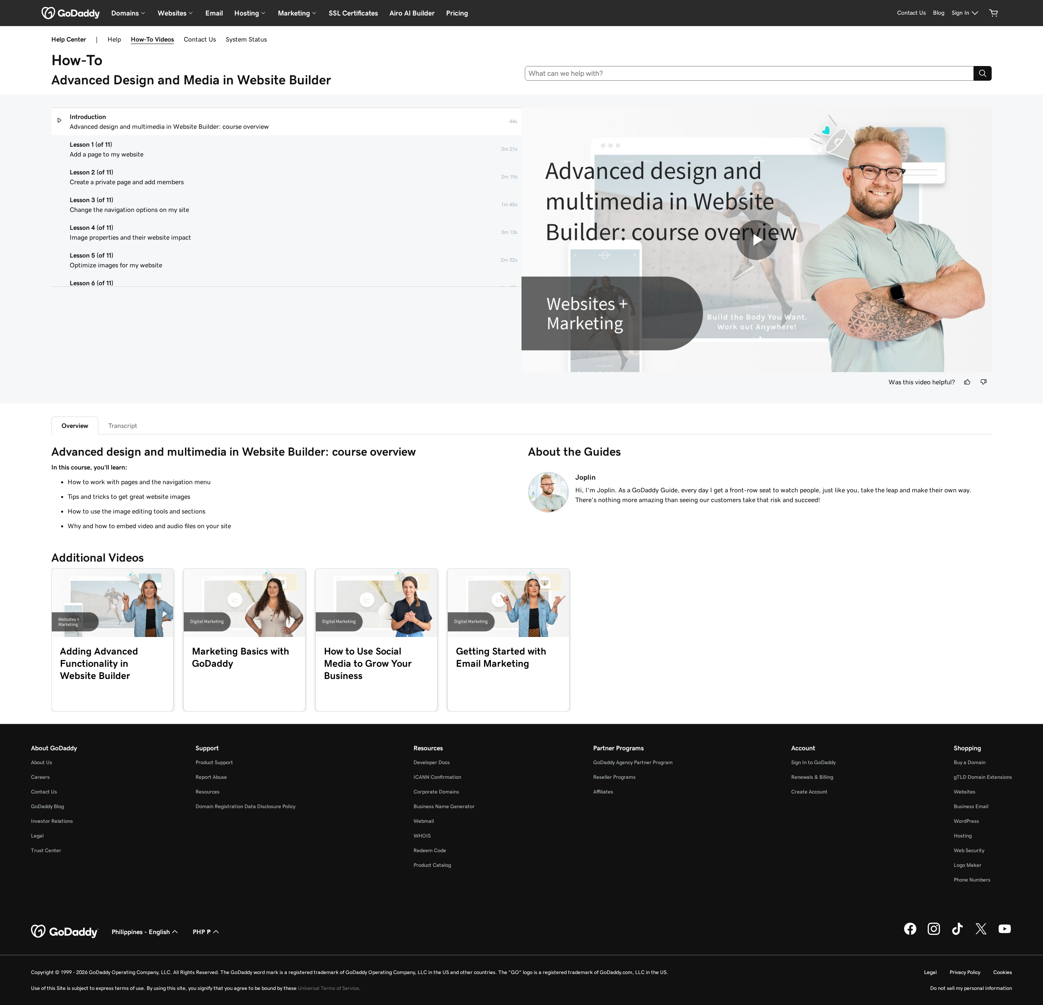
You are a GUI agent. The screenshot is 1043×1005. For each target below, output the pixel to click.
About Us (41, 762)
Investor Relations (52, 821)
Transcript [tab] (122, 425)
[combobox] (749, 73)
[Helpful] (967, 381)
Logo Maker (967, 865)
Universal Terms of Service (328, 988)
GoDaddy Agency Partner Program (633, 762)
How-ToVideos (152, 39)
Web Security (969, 850)
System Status (246, 39)
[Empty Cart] (993, 13)
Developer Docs (432, 762)
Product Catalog (432, 865)
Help (114, 39)
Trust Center (46, 850)
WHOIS (422, 835)
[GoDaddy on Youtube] (1004, 933)
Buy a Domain (970, 762)
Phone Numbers (972, 879)
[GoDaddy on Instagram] (933, 933)
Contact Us (200, 39)
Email (214, 13)
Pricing (457, 13)
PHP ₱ (202, 931)
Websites (964, 791)
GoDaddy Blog (47, 806)
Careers (40, 777)
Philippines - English (141, 931)
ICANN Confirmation (437, 777)
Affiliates (603, 791)
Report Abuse (211, 777)
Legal (37, 835)
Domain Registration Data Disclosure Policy (245, 806)
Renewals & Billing (812, 777)
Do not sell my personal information (971, 988)
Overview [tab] (75, 425)
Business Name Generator (444, 806)
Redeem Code (430, 850)
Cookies (1002, 972)
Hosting (963, 835)
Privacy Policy (965, 972)
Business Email (971, 806)
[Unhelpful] (983, 381)
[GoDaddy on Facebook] (910, 933)
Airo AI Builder (412, 13)
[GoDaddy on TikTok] (957, 933)
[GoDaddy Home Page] (65, 932)
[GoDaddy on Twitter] (981, 933)
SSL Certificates (353, 13)
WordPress (966, 821)
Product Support (214, 762)
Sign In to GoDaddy (813, 762)
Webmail (424, 821)
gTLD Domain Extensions (983, 777)
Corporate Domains (436, 791)
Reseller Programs (614, 777)
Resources (208, 791)
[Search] (983, 73)
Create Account (809, 791)
